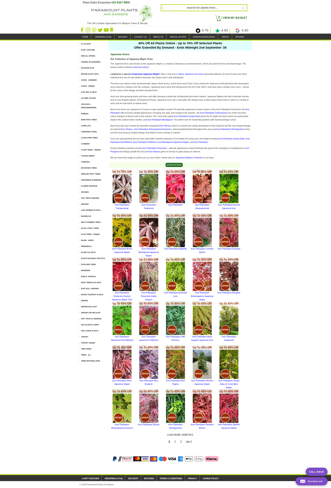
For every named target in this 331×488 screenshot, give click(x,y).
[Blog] (112, 30)
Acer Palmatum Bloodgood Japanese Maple (149, 235)
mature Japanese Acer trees (191, 74)
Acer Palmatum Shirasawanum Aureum (152, 129)
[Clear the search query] (246, 13)
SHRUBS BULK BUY (89, 307)
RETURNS (149, 478)
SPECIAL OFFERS (178, 37)
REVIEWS (240, 37)
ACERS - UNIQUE (88, 86)
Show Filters (174, 165)
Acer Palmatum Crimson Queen (202, 233)
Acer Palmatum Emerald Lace (175, 277)
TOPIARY (84, 337)
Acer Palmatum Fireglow (228, 276)
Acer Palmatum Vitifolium (145, 142)
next (189, 442)
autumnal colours (141, 67)
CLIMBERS (85, 144)
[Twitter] (100, 30)
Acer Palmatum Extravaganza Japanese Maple (202, 279)
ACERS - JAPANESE (89, 80)
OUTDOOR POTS (87, 68)
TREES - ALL (86, 355)
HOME (85, 37)
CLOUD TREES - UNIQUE (91, 150)
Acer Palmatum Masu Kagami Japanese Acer (202, 321)
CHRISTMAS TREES (89, 132)
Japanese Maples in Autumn (189, 157)
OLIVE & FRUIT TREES (90, 228)
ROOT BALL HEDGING (90, 288)
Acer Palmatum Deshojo (229, 232)
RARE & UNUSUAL (88, 276)
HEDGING (85, 204)
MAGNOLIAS (86, 216)
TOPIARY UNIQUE (88, 343)
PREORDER (85, 270)
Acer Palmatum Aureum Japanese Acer (229, 190)
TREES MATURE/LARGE (90, 361)
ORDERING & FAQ (103, 37)
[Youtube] (106, 30)
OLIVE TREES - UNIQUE (90, 234)
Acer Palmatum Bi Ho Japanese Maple (122, 233)
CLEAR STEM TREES (89, 138)
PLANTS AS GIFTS (88, 252)
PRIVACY (192, 478)
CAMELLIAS (86, 126)
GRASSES (85, 192)
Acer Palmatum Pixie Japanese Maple (122, 365)
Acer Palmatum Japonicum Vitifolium (148, 321)
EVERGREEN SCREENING (91, 180)
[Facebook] (82, 30)
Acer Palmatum (201, 142)
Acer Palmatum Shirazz (149, 408)
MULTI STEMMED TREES (91, 222)
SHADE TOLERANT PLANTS (92, 295)
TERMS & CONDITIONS (171, 478)
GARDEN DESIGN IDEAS (204, 37)
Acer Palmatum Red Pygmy (175, 365)
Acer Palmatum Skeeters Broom (202, 409)
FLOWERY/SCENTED (89, 186)
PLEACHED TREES (88, 264)
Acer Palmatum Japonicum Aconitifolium (122, 321)
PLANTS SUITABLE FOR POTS (93, 258)
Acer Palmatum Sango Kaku (187, 116)
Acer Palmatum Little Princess (175, 321)
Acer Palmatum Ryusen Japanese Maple (202, 365)
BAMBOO (84, 114)
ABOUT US (158, 37)
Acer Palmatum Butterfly (175, 232)
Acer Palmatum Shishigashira (230, 129)
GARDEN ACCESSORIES (90, 62)
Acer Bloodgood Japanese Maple (173, 142)
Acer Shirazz (165, 126)
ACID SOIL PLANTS (89, 92)
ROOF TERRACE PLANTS (91, 282)
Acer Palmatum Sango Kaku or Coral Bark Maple (228, 367)
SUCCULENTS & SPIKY (90, 325)
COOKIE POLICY (211, 478)
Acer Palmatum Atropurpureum (202, 190)
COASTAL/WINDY (88, 156)
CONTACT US (140, 37)
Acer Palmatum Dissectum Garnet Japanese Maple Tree (122, 279)
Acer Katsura (154, 151)
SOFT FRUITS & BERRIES (91, 319)
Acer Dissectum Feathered (148, 190)
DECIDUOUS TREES (89, 168)
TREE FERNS (86, 349)
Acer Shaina (126, 129)
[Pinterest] (94, 30)
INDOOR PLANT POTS (89, 74)
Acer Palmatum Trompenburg (122, 190)
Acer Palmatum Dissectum (154, 148)
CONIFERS (85, 162)
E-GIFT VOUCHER (88, 50)
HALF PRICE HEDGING (90, 198)
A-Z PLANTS (86, 44)
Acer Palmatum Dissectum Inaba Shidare (148, 279)
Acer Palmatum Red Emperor (148, 365)
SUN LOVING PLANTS (89, 331)
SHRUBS (84, 301)
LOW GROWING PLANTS (91, 210)
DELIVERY (122, 37)
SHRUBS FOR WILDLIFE (90, 313)
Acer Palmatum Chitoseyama (214, 113)
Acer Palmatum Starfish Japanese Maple (229, 409)
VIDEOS (225, 37)
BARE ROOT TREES (89, 120)
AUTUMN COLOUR (88, 98)
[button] (311, 481)
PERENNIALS (86, 246)
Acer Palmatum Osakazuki (229, 321)
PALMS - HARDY (87, 240)
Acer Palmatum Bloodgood (159, 120)
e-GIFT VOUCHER (90, 478)
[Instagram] (88, 30)
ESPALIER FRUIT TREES (90, 174)
